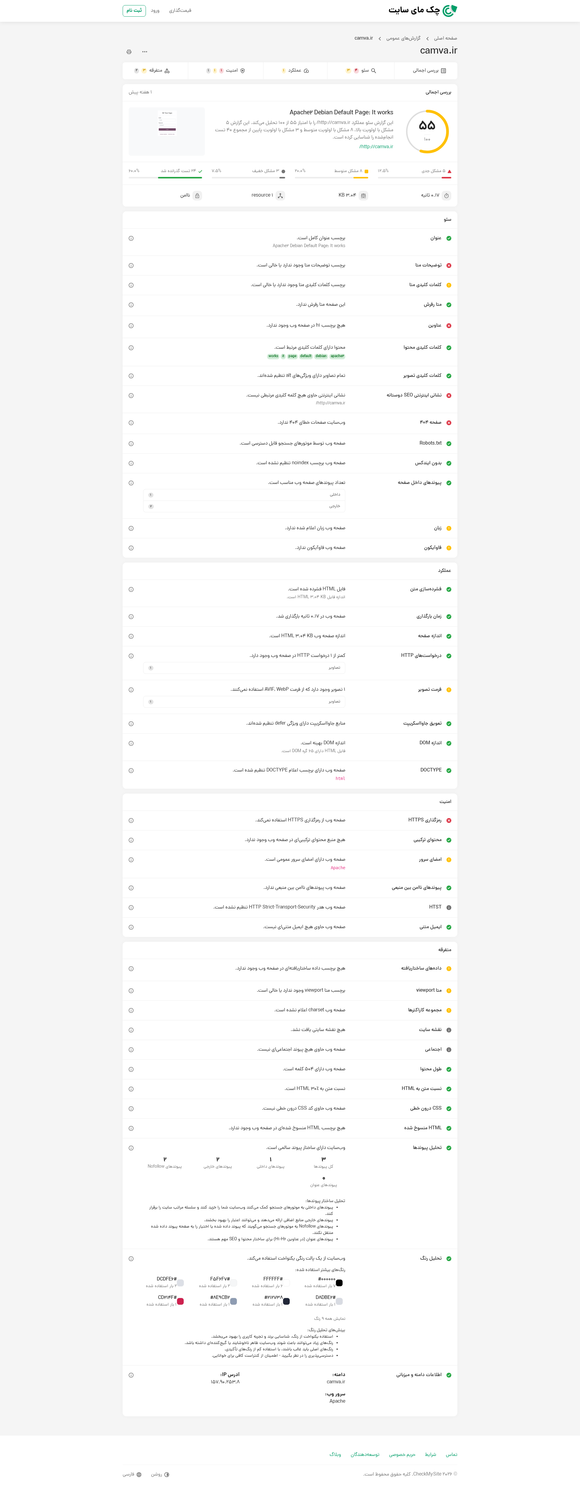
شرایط (430, 1455)
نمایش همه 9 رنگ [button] (329, 1319)
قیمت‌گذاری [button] (180, 11)
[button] (244, 495)
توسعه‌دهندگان (365, 1455)
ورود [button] (155, 11)
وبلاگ (335, 1455)
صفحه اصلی (445, 38)
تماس (451, 1455)
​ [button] (131, 238)
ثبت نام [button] (134, 11)
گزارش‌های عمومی (403, 38)
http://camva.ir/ (376, 147)
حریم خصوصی (402, 1455)
